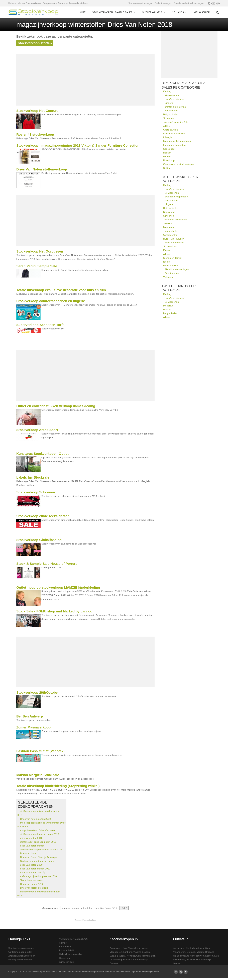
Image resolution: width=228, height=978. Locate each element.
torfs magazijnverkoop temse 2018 (38, 876)
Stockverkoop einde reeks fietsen (42, 516)
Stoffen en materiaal (175, 106)
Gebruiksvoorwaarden (70, 954)
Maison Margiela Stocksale (37, 775)
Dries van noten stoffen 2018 (35, 819)
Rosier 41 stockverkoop (35, 134)
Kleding (167, 91)
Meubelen (168, 227)
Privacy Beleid (66, 950)
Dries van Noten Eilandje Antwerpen (39, 857)
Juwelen (167, 223)
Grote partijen (170, 129)
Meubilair (168, 305)
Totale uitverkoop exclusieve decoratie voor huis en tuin (61, 290)
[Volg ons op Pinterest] (218, 3)
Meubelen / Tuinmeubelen (177, 141)
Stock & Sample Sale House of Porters (46, 563)
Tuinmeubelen (170, 231)
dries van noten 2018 (31, 838)
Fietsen (167, 156)
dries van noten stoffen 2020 (35, 868)
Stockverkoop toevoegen (140, 3)
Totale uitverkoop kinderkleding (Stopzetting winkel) (58, 786)
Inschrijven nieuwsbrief (20, 959)
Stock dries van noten (31, 880)
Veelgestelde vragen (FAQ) (73, 939)
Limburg (127, 952)
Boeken (167, 152)
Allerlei (166, 126)
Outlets (61, 3)
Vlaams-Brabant (141, 952)
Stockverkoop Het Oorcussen (39, 251)
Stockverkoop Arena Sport (37, 430)
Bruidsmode (171, 110)
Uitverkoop (169, 160)
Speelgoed (169, 148)
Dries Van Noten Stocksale (34, 887)
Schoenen (168, 118)
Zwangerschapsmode (176, 196)
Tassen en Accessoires (175, 219)
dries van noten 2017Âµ (32, 872)
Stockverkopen (33, 3)
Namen (146, 955)
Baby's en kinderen (175, 99)
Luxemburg (116, 959)
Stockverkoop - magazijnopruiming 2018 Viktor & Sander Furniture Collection (77, 145)
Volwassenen (172, 95)
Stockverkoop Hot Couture (37, 111)
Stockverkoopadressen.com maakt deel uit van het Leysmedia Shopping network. (120, 972)
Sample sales (50, 3)
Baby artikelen (170, 114)
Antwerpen (115, 948)
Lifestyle (167, 137)
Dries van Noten (28, 853)
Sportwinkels (170, 246)
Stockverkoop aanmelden (21, 948)
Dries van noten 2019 (31, 884)
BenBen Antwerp (29, 716)
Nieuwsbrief (202, 12)
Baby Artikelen (170, 208)
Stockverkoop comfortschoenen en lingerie (50, 301)
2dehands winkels (78, 3)
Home (81, 12)
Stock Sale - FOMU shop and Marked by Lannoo (54, 611)
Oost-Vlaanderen (132, 948)
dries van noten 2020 (31, 864)
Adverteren (65, 946)
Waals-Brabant (117, 955)
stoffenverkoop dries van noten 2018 (39, 834)
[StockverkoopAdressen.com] (33, 12)
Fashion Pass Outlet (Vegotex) (40, 751)
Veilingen (168, 277)
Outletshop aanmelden (20, 952)
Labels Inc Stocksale (32, 477)
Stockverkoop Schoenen (35, 492)
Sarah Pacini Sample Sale (36, 266)
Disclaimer (64, 958)
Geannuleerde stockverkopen (178, 164)
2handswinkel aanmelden (21, 955)
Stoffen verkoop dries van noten (37, 861)
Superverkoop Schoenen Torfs (40, 325)
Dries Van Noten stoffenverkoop (41, 169)
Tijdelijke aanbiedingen (177, 269)
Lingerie (169, 103)
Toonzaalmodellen (174, 242)
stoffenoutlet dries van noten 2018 (38, 841)
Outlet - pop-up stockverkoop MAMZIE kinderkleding (58, 587)
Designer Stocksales (174, 133)
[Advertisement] (85, 79)
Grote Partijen (170, 265)
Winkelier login (66, 962)
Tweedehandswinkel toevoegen (188, 3)
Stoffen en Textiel (172, 258)
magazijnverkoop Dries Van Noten (38, 830)
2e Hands (178, 12)
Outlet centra (170, 235)
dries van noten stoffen (32, 845)
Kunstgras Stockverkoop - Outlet (42, 453)
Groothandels (172, 273)
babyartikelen (170, 313)
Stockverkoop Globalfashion (39, 540)
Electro (167, 261)
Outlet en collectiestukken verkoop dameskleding (55, 406)
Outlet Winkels (152, 12)
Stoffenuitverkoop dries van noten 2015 (41, 849)
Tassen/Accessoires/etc (175, 122)
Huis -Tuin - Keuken (173, 238)
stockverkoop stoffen (35, 43)
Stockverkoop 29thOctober (37, 692)
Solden (167, 168)
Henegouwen (134, 955)
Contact (63, 942)
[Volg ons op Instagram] (213, 3)
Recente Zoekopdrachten (85, 920)
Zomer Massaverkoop (33, 727)
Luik (153, 955)
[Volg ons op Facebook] (208, 3)
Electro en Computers (174, 145)
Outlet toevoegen (163, 3)
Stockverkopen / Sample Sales (112, 12)
